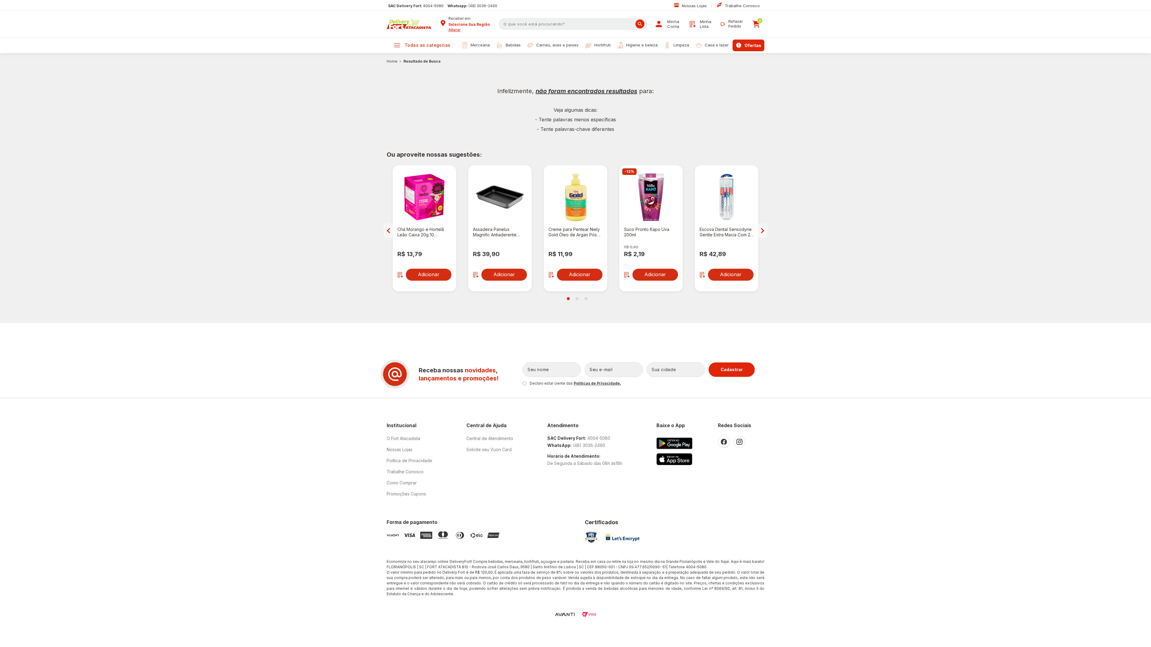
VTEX (589, 614)
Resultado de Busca (422, 61)
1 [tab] (568, 298)
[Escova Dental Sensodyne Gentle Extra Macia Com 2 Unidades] (726, 197)
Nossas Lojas (695, 5)
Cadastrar (732, 369)
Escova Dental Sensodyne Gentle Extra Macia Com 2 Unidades (726, 232)
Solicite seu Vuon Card (489, 449)
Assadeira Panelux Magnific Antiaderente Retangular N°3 (494, 232)
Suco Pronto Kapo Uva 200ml (646, 232)
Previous (388, 230)
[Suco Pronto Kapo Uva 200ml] (651, 197)
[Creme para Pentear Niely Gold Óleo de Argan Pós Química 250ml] (575, 197)
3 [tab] (586, 298)
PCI (591, 537)
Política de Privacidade (409, 460)
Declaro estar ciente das (575, 383)
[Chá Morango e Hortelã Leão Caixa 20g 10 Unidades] (424, 197)
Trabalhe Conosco (742, 5)
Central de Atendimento (489, 438)
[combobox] (471, 24)
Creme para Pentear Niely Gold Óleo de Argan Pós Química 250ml (574, 232)
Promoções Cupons (406, 493)
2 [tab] (577, 298)
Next (762, 230)
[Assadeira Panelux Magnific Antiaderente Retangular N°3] (500, 197)
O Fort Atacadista (403, 438)
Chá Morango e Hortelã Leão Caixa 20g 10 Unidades (420, 232)
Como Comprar (402, 482)
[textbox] (573, 24)
